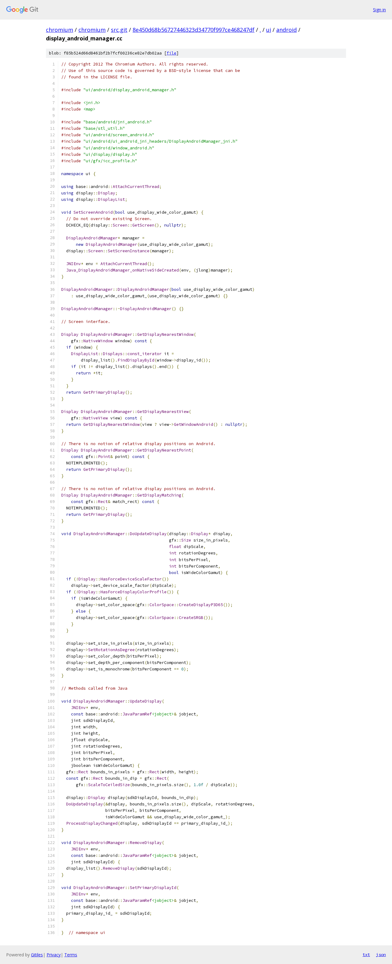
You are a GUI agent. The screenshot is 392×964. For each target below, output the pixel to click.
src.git (119, 29)
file (171, 53)
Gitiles (37, 955)
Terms (70, 955)
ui (268, 29)
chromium (59, 29)
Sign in (379, 10)
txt (366, 954)
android (286, 29)
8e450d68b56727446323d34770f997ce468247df (193, 29)
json (381, 954)
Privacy (54, 955)
